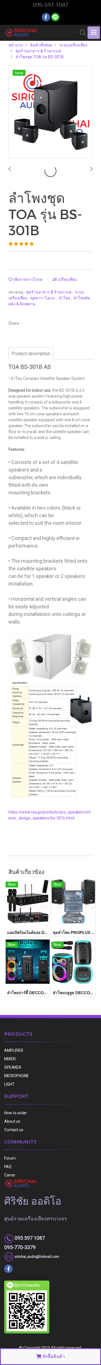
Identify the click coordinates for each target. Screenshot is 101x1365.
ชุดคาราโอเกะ (43, 298)
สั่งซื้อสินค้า (53, 1356)
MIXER (10, 1059)
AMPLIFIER (13, 1050)
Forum (10, 1158)
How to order (15, 1113)
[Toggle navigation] (94, 32)
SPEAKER (12, 1067)
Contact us (13, 1130)
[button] (81, 33)
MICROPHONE (16, 1075)
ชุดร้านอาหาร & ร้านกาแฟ (49, 292)
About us (12, 1121)
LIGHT (9, 1084)
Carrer (9, 1175)
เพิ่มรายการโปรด (27, 279)
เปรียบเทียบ (67, 279)
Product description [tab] (31, 353)
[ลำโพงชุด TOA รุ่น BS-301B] (50, 112)
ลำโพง (65, 298)
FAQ (8, 1166)
